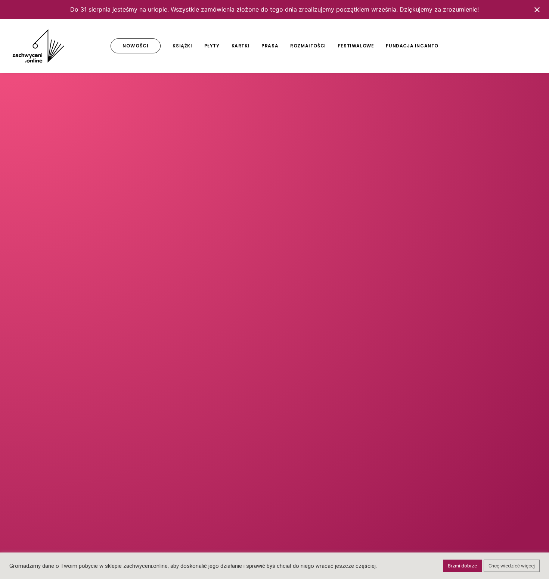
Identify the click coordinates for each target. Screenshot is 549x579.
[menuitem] (135, 46)
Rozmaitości (308, 46)
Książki (182, 46)
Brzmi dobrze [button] (462, 566)
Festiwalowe (356, 46)
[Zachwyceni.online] (38, 46)
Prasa (269, 46)
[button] (486, 46)
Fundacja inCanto (412, 46)
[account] (521, 46)
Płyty (212, 46)
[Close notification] (537, 9)
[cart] (532, 46)
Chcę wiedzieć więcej (511, 566)
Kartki (241, 46)
